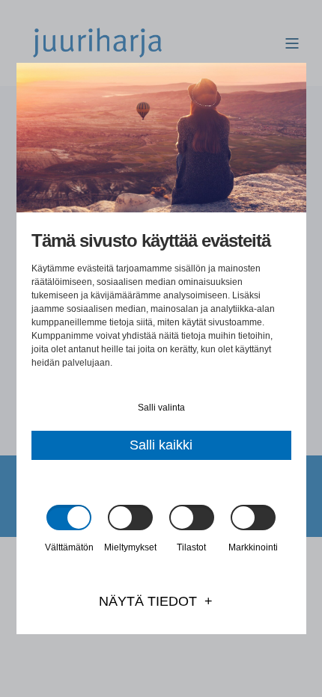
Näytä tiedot (148, 601)
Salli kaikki (161, 444)
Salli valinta (161, 407)
